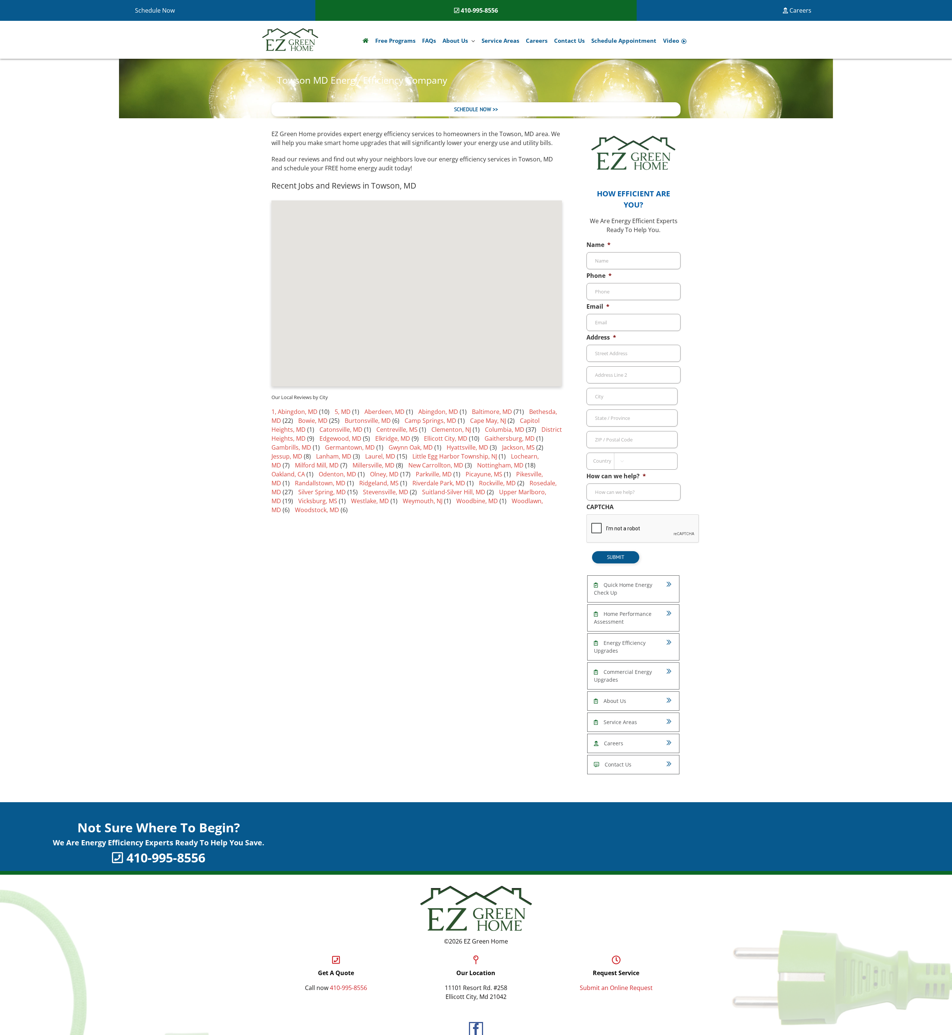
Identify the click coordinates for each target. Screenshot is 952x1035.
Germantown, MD (350, 447)
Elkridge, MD (392, 438)
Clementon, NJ (451, 429)
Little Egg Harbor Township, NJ (454, 456)
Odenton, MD (337, 474)
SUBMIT (615, 557)
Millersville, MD (374, 465)
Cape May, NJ (488, 421)
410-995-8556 (479, 10)
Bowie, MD (313, 421)
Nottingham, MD (500, 465)
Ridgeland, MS (379, 483)
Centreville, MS (397, 429)
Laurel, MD (380, 456)
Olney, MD (384, 474)
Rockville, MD (497, 483)
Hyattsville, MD (467, 447)
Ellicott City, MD (445, 438)
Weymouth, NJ (423, 501)
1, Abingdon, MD (294, 412)
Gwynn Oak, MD (411, 447)
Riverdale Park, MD (438, 483)
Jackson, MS (518, 447)
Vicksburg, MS (317, 501)
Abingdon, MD (438, 412)
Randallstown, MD (320, 483)
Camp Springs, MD (430, 421)
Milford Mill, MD (317, 465)
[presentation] (642, 528)
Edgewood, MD (340, 438)
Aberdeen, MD (384, 412)
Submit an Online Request (616, 988)
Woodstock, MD (317, 510)
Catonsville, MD (341, 429)
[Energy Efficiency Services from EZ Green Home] (365, 41)
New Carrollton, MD (435, 465)
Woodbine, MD (477, 501)
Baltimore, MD (492, 412)
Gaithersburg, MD (510, 438)
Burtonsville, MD (368, 421)
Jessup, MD (286, 456)
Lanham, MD (333, 456)
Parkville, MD (434, 474)
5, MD (343, 412)
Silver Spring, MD (322, 492)
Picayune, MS (484, 474)
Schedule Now (155, 10)
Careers (799, 10)
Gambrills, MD (291, 447)
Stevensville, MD (385, 492)
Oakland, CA (288, 474)
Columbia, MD (504, 429)
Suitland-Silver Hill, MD (453, 492)
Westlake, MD (370, 501)
